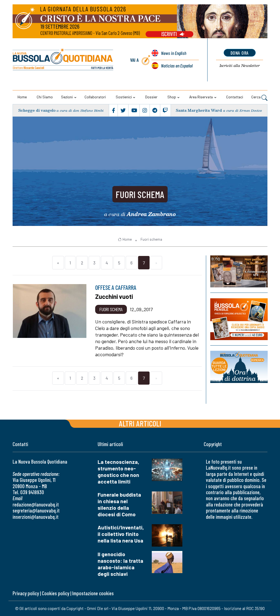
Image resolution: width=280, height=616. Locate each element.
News (173, 53)
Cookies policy (55, 593)
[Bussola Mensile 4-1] (239, 271)
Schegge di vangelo (37, 110)
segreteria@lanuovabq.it (36, 510)
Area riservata (201, 97)
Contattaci (234, 97)
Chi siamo (45, 97)
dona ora (240, 53)
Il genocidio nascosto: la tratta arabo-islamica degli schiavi (120, 564)
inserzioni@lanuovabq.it (36, 517)
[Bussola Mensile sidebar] (239, 319)
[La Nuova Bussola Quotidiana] (63, 60)
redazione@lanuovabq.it (36, 504)
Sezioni (67, 97)
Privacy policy (26, 593)
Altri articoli (140, 423)
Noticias (176, 66)
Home (22, 97)
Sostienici (124, 97)
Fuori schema (140, 194)
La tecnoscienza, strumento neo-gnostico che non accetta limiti (118, 472)
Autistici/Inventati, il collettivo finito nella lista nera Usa (121, 534)
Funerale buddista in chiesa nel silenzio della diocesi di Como (119, 504)
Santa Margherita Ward (199, 110)
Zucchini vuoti (114, 296)
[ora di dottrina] (239, 367)
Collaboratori (95, 97)
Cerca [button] (256, 97)
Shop (171, 97)
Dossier (151, 97)
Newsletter (240, 65)
